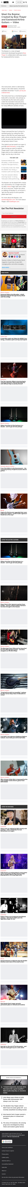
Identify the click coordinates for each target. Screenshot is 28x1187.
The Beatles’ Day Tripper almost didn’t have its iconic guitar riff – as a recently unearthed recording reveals (15, 1108)
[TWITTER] (12, 257)
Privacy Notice (21, 222)
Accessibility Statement (7, 1164)
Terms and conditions (7, 1147)
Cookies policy (5, 1157)
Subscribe (19, 2)
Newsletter (23, 31)
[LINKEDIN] (17, 257)
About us (4, 1170)
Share (5, 31)
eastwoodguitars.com (8, 199)
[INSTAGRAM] (15, 257)
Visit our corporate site (13, 1136)
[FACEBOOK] (10, 257)
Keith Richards (11, 146)
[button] (2, 2)
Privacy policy (5, 1154)
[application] (14, 117)
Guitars (10, 10)
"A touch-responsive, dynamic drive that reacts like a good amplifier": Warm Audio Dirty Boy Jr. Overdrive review (14, 1090)
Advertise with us (6, 1160)
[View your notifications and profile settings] (13, 2)
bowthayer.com (14, 201)
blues (9, 186)
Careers (4, 1174)
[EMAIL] (20, 257)
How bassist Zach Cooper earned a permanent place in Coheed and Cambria (14, 1116)
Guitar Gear (4, 10)
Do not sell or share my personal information (13, 1177)
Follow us (16, 31)
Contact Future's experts (8, 1151)
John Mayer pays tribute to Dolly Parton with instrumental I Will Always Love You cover (13, 1099)
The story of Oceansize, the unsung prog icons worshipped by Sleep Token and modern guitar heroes (14, 1125)
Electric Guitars (17, 10)
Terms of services (19, 220)
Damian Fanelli (13, 26)
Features (4, 26)
